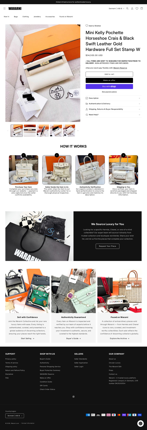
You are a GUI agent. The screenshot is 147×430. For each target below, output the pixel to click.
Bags (16, 16)
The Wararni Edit (115, 366)
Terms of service (11, 363)
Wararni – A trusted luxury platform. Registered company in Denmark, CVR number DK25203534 (123, 380)
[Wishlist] (137, 8)
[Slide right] (78, 130)
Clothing (25, 16)
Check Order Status (47, 389)
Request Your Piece (107, 246)
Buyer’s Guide (45, 359)
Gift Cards (44, 385)
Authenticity (44, 363)
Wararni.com (15, 423)
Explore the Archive (118, 338)
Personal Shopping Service (50, 366)
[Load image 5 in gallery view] (69, 131)
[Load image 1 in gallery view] (17, 131)
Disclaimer (9, 374)
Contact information (28, 423)
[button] (4, 8)
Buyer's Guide (72, 338)
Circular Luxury (115, 363)
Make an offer (109, 80)
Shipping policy (11, 366)
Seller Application (81, 363)
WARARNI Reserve (47, 374)
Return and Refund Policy (15, 370)
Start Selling (26, 338)
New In (6, 16)
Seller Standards (80, 359)
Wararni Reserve (120, 68)
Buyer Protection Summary (50, 370)
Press (111, 370)
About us (112, 359)
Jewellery (37, 16)
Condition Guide (46, 382)
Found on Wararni (66, 16)
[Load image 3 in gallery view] (43, 131)
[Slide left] (7, 130)
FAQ (7, 378)
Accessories (50, 16)
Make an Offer (45, 378)
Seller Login (78, 366)
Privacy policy (10, 359)
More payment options (109, 91)
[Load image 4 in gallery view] (56, 131)
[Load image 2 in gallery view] (30, 131)
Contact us (113, 374)
